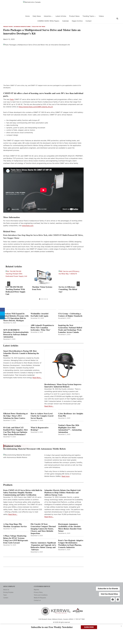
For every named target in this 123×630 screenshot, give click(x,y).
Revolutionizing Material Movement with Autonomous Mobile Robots (34, 448)
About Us (6, 589)
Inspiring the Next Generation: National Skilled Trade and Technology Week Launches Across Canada (70, 328)
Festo (12, 99)
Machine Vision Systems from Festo (42, 288)
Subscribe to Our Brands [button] (108, 589)
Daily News (37, 16)
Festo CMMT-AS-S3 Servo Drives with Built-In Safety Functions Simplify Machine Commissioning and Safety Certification (22, 492)
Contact (88, 21)
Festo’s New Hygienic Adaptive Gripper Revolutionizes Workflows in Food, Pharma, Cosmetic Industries (70, 543)
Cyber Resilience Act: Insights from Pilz (70, 414)
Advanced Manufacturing (22, 26)
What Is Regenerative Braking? (40, 428)
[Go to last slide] (8, 283)
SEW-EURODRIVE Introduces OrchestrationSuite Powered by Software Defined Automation (16, 333)
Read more (65, 476)
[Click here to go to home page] (8, 18)
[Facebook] (113, 599)
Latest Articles (61, 16)
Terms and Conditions (40, 595)
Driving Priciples (8, 592)
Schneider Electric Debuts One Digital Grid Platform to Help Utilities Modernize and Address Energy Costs (62, 492)
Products (7, 485)
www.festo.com (27, 226)
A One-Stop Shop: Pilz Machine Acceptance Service (15, 525)
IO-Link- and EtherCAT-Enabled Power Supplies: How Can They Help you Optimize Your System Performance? (15, 431)
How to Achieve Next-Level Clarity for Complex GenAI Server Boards (42, 415)
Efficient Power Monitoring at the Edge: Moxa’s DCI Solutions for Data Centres (15, 415)
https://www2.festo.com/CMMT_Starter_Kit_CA (36, 107)
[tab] (39, 299)
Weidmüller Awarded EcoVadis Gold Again (39, 314)
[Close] (121, 626)
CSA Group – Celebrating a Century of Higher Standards (70, 314)
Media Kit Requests (40, 597)
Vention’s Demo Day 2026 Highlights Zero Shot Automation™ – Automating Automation (70, 428)
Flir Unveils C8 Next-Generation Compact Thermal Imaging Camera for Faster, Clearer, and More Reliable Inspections (43, 528)
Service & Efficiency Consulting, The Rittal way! (68, 289)
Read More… (37, 378)
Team (5, 595)
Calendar (65, 21)
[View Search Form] (117, 18)
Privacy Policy (38, 592)
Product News (74, 16)
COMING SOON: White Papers (48, 21)
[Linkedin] (118, 599)
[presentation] (17, 277)
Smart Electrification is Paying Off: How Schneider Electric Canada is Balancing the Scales (21, 353)
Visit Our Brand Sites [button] (109, 594)
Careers (5, 597)
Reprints (36, 589)
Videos (101, 16)
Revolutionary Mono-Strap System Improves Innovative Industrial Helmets (62, 385)
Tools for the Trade (38, 26)
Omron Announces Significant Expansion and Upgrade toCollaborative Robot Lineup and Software (43, 546)
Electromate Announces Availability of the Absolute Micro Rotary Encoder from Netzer (69, 527)
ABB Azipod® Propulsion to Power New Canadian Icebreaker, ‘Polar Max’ (42, 327)
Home (27, 16)
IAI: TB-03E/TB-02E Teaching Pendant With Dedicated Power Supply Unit (15, 291)
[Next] (78, 283)
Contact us (37, 600)
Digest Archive (77, 21)
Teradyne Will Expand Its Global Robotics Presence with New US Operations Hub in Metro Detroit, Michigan (16, 317)
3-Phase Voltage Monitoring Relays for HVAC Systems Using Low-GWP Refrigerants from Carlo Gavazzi (15, 539)
